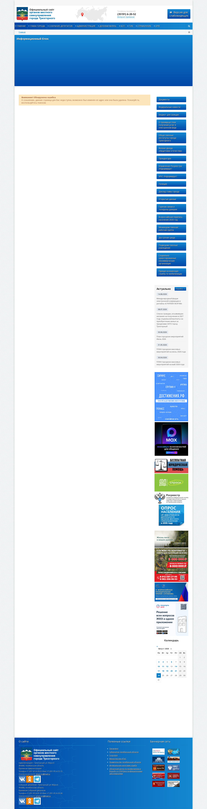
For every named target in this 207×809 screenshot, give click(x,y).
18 (163, 671)
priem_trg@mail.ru (43, 796)
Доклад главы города (169, 191)
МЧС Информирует (168, 176)
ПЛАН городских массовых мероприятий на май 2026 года (170, 363)
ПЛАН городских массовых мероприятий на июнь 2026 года (171, 350)
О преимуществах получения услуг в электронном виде (167, 125)
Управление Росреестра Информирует (170, 167)
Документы (164, 99)
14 (176, 666)
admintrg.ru (43, 14)
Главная (21, 26)
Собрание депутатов (61, 26)
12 (167, 666)
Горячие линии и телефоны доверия (168, 208)
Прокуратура (165, 158)
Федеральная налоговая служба (123, 765)
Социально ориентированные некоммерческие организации (167, 259)
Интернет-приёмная (125, 17)
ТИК (131, 26)
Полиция (163, 184)
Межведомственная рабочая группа (168, 228)
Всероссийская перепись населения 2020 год (170, 218)
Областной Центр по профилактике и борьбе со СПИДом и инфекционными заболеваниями (125, 771)
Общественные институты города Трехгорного (167, 138)
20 (171, 671)
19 (167, 671)
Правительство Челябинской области (125, 762)
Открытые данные (167, 199)
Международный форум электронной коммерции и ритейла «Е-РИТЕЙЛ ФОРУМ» (169, 301)
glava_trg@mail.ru (43, 774)
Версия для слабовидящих (179, 14)
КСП (123, 26)
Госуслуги (113, 755)
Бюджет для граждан (169, 114)
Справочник (144, 26)
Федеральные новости (169, 107)
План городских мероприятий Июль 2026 (170, 337)
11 (163, 666)
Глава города (37, 26)
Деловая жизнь (108, 26)
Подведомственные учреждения (168, 246)
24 (159, 675)
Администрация (86, 26)
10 (159, 666)
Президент (113, 748)
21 (176, 671)
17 (159, 671)
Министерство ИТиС (117, 759)
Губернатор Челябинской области (124, 752)
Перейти (179, 289)
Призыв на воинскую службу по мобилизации (170, 272)
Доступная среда (167, 237)
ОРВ (157, 26)
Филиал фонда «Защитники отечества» (170, 149)
